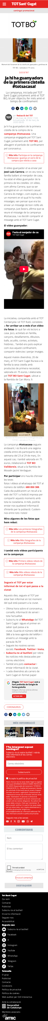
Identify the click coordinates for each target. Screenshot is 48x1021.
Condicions (7, 985)
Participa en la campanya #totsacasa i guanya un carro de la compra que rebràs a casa (25, 157)
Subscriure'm (24, 772)
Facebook (20, 649)
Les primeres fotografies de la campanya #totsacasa (25, 530)
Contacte (6, 902)
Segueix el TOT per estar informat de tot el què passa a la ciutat (23, 586)
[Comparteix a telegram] (30, 108)
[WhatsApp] (28, 821)
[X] (15, 821)
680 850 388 (32, 487)
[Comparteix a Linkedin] (21, 108)
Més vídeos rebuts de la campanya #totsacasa (25, 573)
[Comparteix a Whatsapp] (26, 108)
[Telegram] (31, 821)
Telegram (11, 961)
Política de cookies (10, 993)
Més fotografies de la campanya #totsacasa (26, 542)
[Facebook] (11, 821)
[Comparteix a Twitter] (17, 108)
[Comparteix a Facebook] (13, 108)
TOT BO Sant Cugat (19, 375)
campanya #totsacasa (17, 133)
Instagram (12, 945)
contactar (30, 664)
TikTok (10, 966)
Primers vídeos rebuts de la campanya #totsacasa (26, 562)
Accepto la (23, 778)
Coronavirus (14, 707)
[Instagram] (19, 821)
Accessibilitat (8, 921)
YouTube (11, 950)
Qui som (6, 899)
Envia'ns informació (11, 913)
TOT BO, (33, 141)
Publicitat (6, 906)
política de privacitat (28, 778)
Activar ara (17, 696)
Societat (24, 72)
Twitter (31, 649)
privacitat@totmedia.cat (14, 811)
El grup (5, 974)
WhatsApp (28, 619)
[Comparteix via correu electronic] (35, 108)
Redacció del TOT (25, 115)
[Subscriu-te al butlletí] (7, 821)
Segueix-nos (7, 917)
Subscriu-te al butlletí (19, 652)
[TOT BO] (24, 23)
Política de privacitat (11, 989)
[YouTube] (23, 821)
